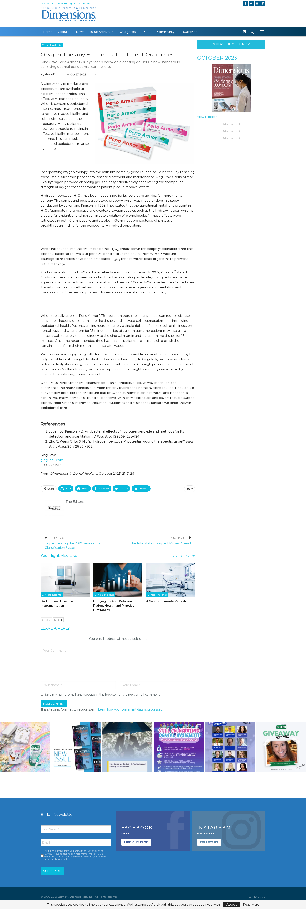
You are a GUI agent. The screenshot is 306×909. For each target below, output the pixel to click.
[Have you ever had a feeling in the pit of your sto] (76, 747)
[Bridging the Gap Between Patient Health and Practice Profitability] (117, 580)
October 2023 (217, 58)
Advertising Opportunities (74, 3)
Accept (231, 905)
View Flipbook (207, 117)
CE (146, 32)
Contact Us (47, 3)
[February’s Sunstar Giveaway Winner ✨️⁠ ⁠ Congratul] (281, 747)
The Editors (52, 74)
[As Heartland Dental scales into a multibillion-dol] (127, 747)
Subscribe (190, 32)
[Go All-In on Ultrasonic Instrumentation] (65, 580)
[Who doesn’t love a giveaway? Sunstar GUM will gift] (25, 747)
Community (165, 32)
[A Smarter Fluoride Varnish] (170, 580)
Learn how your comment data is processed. (130, 709)
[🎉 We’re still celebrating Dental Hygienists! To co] (179, 747)
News (80, 32)
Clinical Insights (51, 45)
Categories (128, 32)
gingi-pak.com (52, 460)
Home (47, 32)
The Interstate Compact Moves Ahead (160, 543)
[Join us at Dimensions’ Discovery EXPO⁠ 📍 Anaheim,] (230, 747)
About (62, 32)
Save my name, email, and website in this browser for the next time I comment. (102, 694)
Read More (251, 904)
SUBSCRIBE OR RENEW (231, 44)
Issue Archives (100, 32)
